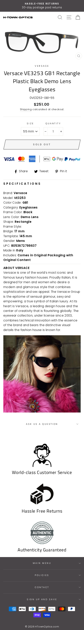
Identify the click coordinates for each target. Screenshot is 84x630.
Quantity (53, 123)
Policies (42, 575)
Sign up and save (42, 599)
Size (30, 123)
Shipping (26, 109)
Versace (42, 65)
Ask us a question (42, 424)
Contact (42, 587)
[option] (42, 6)
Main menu (42, 563)
